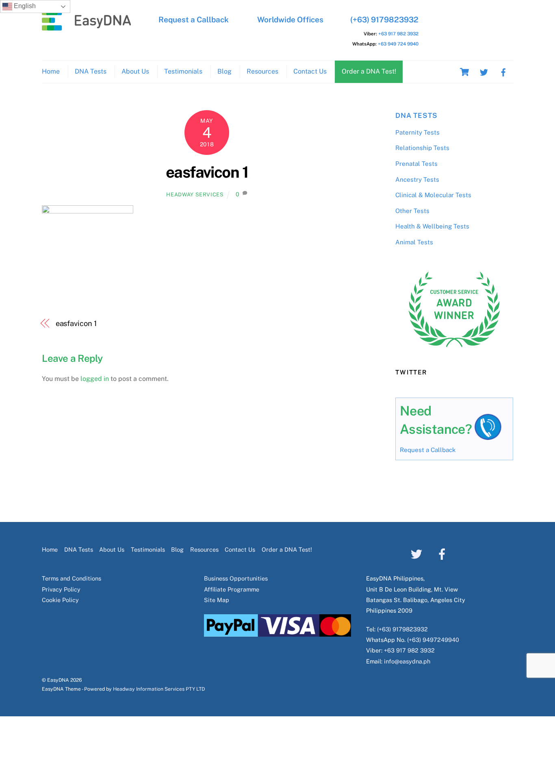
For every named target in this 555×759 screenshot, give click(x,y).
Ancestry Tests (417, 179)
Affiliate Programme (231, 589)
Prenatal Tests (416, 163)
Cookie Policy (60, 599)
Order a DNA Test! (369, 71)
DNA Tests (90, 71)
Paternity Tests (417, 132)
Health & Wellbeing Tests (432, 226)
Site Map (216, 599)
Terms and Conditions (71, 578)
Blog (224, 71)
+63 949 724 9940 (398, 44)
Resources (262, 71)
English (24, 5)
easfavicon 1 (207, 172)
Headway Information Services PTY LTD (159, 689)
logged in (94, 379)
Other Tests (412, 210)
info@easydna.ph (407, 661)
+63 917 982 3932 (398, 34)
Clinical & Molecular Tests (433, 194)
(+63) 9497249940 (433, 639)
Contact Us (310, 71)
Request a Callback (193, 19)
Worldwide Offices (290, 19)
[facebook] (503, 71)
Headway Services (194, 194)
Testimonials (183, 71)
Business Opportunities (236, 578)
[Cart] (464, 72)
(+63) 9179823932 (384, 19)
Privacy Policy (61, 589)
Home (51, 71)
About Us (135, 71)
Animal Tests (414, 242)
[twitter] (484, 71)
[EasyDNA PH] (86, 26)
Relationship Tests (422, 147)
